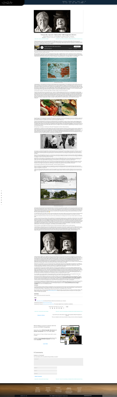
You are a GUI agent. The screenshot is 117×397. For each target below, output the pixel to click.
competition (58, 37)
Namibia (48, 391)
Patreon (74, 1)
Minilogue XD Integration (58, 391)
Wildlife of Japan (48, 389)
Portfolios (70, 1)
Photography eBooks (58, 391)
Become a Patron (41, 315)
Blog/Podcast (65, 1)
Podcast (67, 36)
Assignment (59, 36)
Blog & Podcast (37, 389)
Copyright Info (79, 391)
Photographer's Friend (58, 389)
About (82, 1)
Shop (66, 2)
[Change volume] (51, 48)
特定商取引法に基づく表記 (23, 395)
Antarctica (48, 391)
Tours (63, 2)
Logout (73, 2)
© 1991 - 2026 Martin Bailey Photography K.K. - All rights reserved (58, 395)
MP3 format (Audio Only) (47, 302)
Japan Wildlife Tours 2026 (69, 391)
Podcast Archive (37, 390)
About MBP (79, 389)
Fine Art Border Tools (58, 390)
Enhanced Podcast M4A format (48, 303)
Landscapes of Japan (48, 390)
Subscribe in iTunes (40, 300)
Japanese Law (79, 391)
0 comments (72, 36)
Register (76, 2)
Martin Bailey (46, 36)
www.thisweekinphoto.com (52, 290)
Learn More (45, 343)
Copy (67, 306)
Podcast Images (37, 391)
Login (70, 2)
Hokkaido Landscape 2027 (68, 392)
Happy (62, 37)
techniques (66, 37)
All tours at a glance (69, 390)
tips (70, 37)
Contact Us (79, 390)
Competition (63, 36)
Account (79, 2)
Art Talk (55, 36)
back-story (53, 37)
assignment (49, 37)
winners (72, 37)
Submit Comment (38, 376)
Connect (78, 1)
